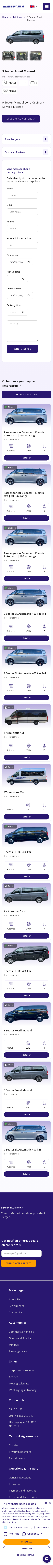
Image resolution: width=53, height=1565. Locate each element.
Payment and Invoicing (22, 1490)
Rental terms (17, 1458)
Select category (26, 394)
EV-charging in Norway (22, 1390)
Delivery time (14, 305)
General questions (20, 1477)
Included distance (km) (19, 238)
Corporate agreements (23, 1370)
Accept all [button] (26, 1542)
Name (10, 188)
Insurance (15, 1484)
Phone (10, 221)
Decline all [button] (26, 1548)
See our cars (16, 1306)
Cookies (13, 1445)
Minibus (14, 1344)
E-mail (10, 204)
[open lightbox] (25, 37)
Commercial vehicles (21, 1331)
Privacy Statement (20, 1451)
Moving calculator (20, 1383)
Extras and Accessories (23, 1497)
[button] (33, 6)
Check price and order (21, 118)
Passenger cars (18, 1351)
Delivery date (14, 288)
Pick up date (13, 255)
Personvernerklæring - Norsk (29, 1522)
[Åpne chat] (47, 1559)
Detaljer (27, 457)
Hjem (5, 17)
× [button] (50, 1503)
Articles (13, 1377)
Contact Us (15, 1312)
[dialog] (26, 1532)
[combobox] (46, 1503)
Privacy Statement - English (24, 1559)
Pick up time (13, 271)
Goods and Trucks (20, 1338)
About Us (14, 1299)
